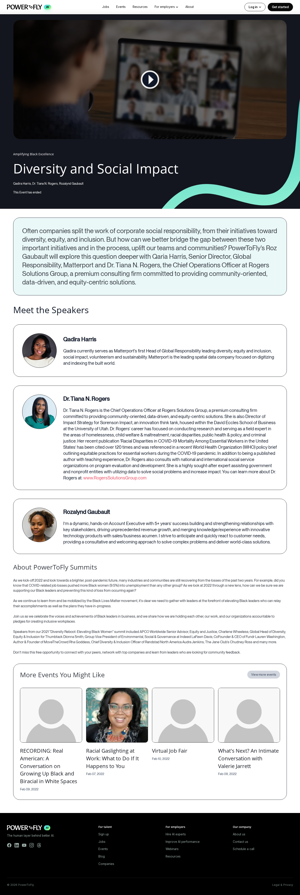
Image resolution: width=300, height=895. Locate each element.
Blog (101, 856)
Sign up (103, 834)
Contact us (240, 841)
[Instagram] (31, 845)
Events (121, 7)
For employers (165, 7)
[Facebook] (9, 845)
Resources (140, 7)
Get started (280, 7)
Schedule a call (243, 849)
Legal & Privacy (282, 884)
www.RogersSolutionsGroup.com (114, 478)
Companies (106, 864)
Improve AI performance (183, 841)
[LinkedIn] (16, 845)
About (189, 7)
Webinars (172, 849)
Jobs (105, 7)
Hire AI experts (176, 834)
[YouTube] (24, 845)
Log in (253, 7)
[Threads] (39, 845)
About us (239, 834)
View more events (263, 674)
